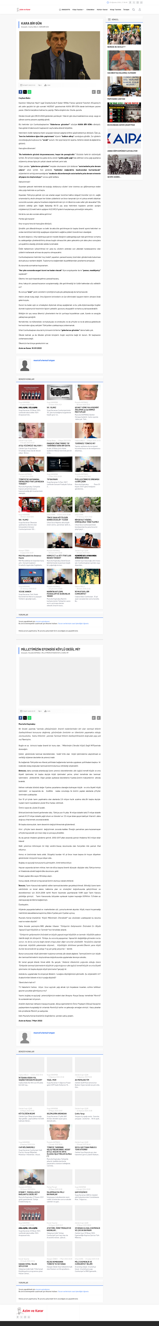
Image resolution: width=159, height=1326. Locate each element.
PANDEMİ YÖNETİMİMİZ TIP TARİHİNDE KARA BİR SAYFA (58, 444)
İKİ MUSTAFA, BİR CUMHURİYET (82, 592)
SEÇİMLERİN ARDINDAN (57, 1113)
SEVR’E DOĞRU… (114, 177)
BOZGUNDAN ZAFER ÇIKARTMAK (121, 125)
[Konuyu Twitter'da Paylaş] (25, 92)
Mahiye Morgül (52, 1187)
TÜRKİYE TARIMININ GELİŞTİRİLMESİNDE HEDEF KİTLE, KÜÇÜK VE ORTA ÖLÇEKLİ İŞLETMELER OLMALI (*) (59, 1151)
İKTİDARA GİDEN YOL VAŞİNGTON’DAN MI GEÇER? (30, 1079)
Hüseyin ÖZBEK (24, 551)
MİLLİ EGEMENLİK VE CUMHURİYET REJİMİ (83, 1263)
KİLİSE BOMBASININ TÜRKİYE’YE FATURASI (56, 1263)
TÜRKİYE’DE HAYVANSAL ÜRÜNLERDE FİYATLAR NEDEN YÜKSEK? (31, 481)
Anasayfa (24, 27)
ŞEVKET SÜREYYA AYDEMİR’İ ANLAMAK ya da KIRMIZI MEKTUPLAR (87, 409)
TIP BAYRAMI (52, 479)
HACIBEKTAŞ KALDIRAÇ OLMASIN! (121, 73)
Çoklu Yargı (80, 1113)
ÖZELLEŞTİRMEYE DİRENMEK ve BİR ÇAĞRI (87, 480)
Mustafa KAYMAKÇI (81, 402)
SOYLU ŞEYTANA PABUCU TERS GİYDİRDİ (86, 1148)
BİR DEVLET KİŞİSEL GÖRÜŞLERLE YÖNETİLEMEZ (87, 521)
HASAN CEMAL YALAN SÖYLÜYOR (28, 1265)
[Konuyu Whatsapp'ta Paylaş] (29, 92)
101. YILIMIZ (51, 407)
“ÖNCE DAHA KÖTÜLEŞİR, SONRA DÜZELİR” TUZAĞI (57, 518)
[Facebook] (130, 2)
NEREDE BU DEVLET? (116, 47)
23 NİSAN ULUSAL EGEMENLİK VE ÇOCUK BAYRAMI (87, 1229)
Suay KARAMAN (24, 402)
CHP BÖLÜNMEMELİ (27, 1147)
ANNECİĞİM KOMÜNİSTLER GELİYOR (122, 151)
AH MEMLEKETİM (82, 1080)
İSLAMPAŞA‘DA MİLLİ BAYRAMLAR (55, 1193)
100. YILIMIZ (23, 520)
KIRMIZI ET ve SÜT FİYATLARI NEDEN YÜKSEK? (59, 556)
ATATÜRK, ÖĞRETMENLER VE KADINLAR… (59, 1229)
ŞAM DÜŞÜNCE (81, 1192)
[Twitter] (133, 2)
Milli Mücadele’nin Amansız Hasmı (30, 556)
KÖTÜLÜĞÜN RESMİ (27, 1113)
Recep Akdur (51, 441)
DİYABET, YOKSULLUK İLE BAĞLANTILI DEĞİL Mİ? (29, 1193)
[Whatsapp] (141, 2)
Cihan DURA (51, 515)
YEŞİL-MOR (51, 1080)
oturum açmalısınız (42, 621)
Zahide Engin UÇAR (25, 441)
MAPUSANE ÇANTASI (116, 99)
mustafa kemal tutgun (44, 360)
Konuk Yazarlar (52, 1223)
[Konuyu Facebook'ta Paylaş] (20, 92)
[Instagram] (137, 2)
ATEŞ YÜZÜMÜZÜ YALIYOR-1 (30, 445)
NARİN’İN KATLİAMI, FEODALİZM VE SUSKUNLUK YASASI (58, 593)
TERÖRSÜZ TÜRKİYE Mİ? (85, 443)
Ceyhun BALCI (33, 27)
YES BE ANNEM (25, 591)
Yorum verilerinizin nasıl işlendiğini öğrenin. (73, 623)
